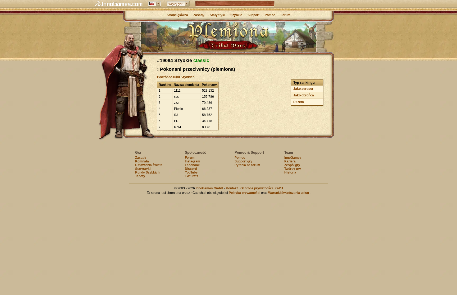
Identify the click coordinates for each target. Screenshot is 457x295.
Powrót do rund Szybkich (175, 77)
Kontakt (232, 188)
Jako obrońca (303, 95)
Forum (285, 15)
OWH (279, 188)
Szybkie (236, 15)
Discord (191, 169)
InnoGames (292, 158)
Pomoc (270, 15)
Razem (298, 102)
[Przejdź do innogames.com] (119, 4)
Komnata (142, 161)
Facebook (192, 165)
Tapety (140, 176)
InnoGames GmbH (209, 188)
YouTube (191, 172)
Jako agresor (303, 89)
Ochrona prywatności (256, 188)
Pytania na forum (247, 165)
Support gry (243, 161)
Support (253, 15)
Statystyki (217, 15)
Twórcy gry (292, 169)
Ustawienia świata (148, 165)
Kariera (290, 161)
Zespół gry (292, 165)
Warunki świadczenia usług (288, 193)
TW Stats (191, 176)
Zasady (198, 15)
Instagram (192, 161)
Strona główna (177, 15)
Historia (290, 172)
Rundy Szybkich (147, 172)
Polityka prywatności (244, 193)
